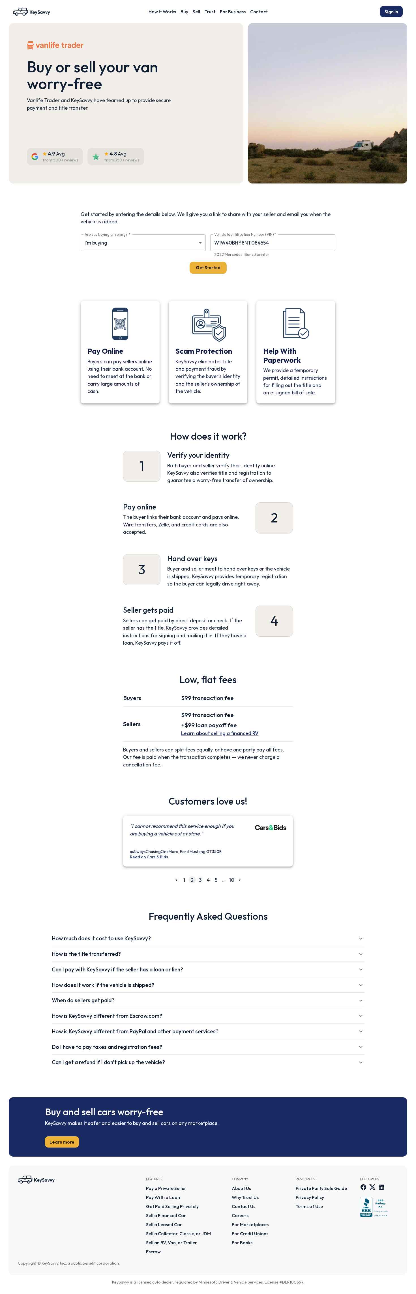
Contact (259, 11)
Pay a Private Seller (166, 1188)
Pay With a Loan (163, 1197)
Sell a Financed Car (166, 1215)
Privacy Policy (310, 1197)
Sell (196, 11)
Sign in (391, 11)
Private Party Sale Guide (321, 1188)
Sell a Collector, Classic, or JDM (178, 1233)
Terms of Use (309, 1206)
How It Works (162, 11)
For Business (233, 11)
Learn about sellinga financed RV (219, 733)
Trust (210, 11)
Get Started (208, 267)
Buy (184, 11)
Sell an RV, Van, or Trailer (171, 1242)
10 (231, 880)
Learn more (62, 1142)
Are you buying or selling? (107, 234)
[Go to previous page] (176, 879)
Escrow (153, 1251)
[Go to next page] (239, 879)
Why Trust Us (245, 1197)
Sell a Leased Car (164, 1224)
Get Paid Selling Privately (172, 1206)
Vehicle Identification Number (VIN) (245, 234)
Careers (240, 1215)
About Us (241, 1188)
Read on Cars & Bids (149, 856)
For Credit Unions (250, 1233)
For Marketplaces (250, 1224)
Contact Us (243, 1206)
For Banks (242, 1242)
